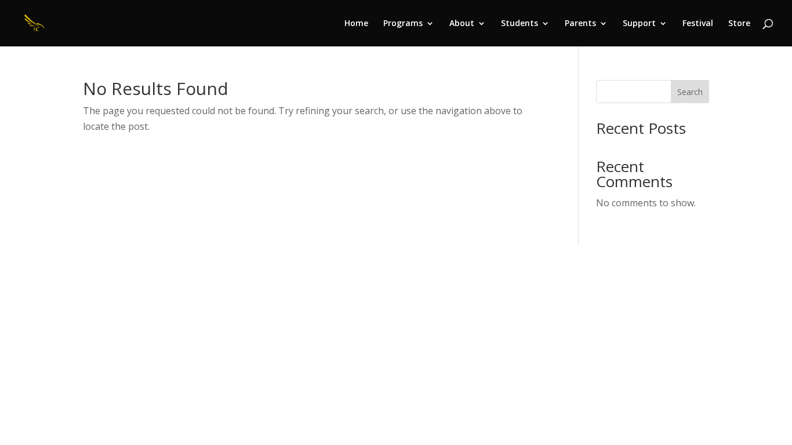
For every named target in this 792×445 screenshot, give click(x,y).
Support (639, 23)
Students (519, 23)
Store (739, 23)
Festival (697, 23)
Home (356, 23)
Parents (580, 23)
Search (690, 91)
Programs (403, 23)
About (461, 23)
